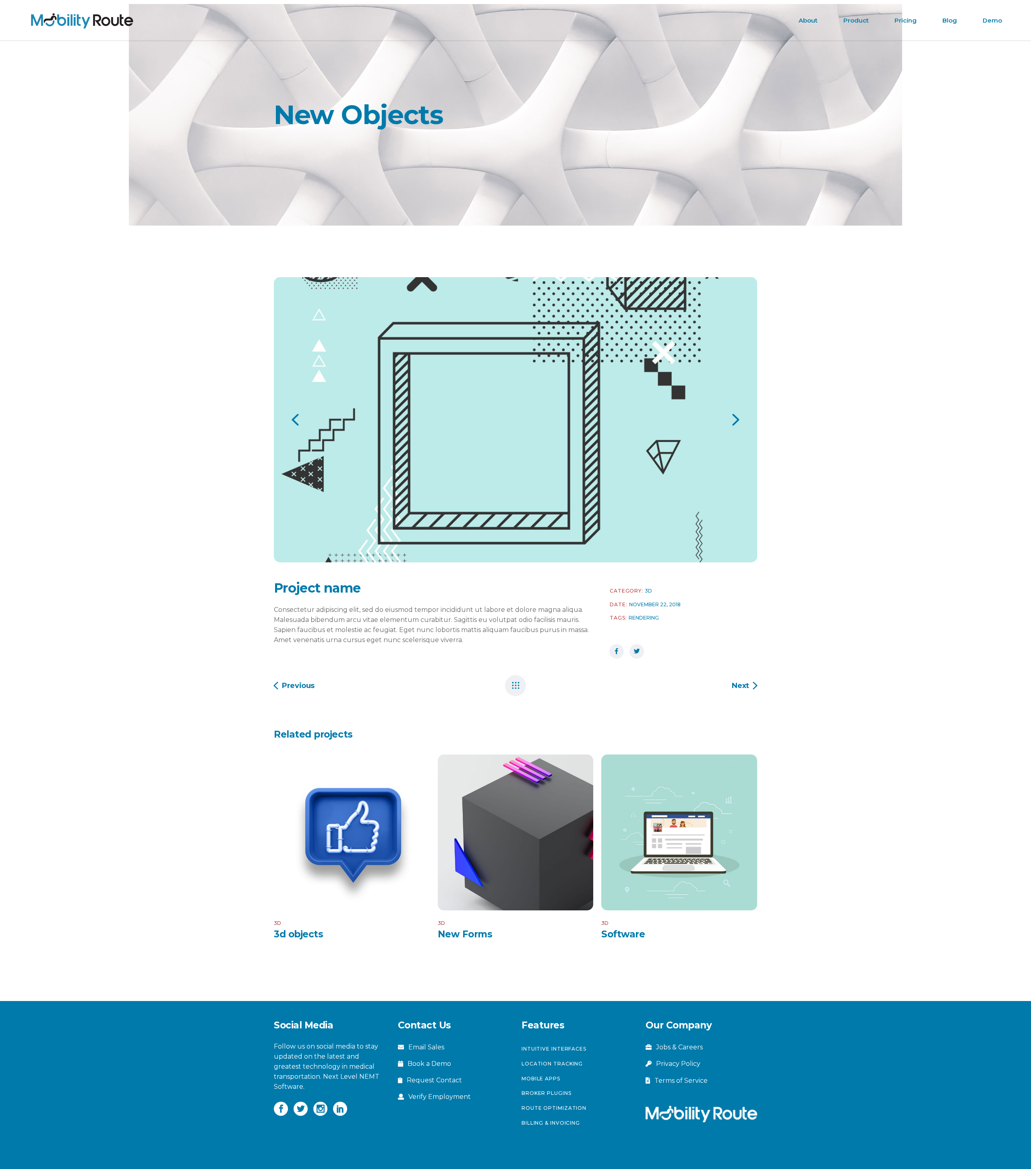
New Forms (465, 934)
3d (648, 591)
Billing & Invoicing (551, 1123)
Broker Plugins (546, 1093)
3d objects (298, 934)
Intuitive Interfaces (554, 1049)
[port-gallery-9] (515, 419)
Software (623, 934)
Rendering (644, 618)
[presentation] (295, 419)
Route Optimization (554, 1108)
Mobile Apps (541, 1079)
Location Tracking (552, 1064)
